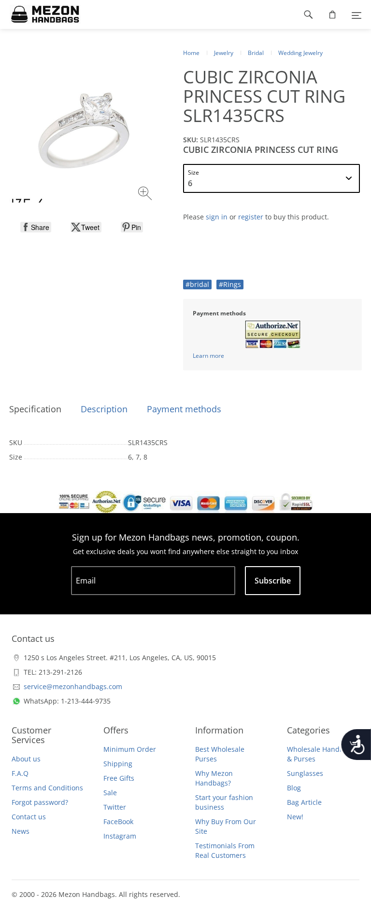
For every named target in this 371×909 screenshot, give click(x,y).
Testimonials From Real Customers (225, 850)
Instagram (119, 836)
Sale (110, 792)
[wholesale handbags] (40, 14)
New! (295, 816)
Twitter (114, 807)
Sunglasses (305, 773)
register (250, 216)
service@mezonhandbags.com (73, 686)
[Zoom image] (146, 195)
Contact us (29, 816)
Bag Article (304, 802)
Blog (294, 787)
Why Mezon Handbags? (214, 778)
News (20, 831)
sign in (217, 216)
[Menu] (356, 14)
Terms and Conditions (47, 787)
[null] (35, 227)
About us (26, 758)
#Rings (230, 284)
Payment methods (184, 409)
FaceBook (118, 821)
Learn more (208, 356)
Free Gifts (118, 778)
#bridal (197, 284)
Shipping (117, 763)
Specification (35, 409)
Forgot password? (40, 802)
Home (191, 53)
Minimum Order (129, 749)
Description (104, 409)
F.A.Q (20, 773)
